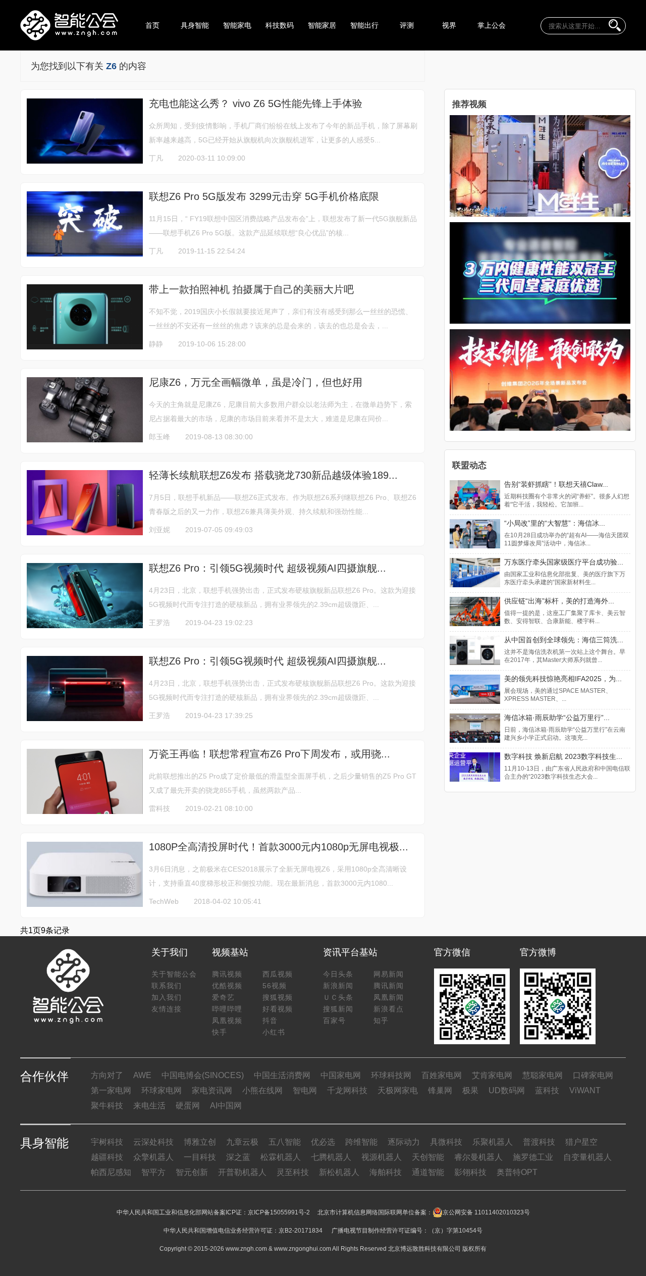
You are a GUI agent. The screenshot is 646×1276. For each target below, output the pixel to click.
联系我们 (166, 986)
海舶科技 (385, 1172)
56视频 (274, 986)
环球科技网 (391, 1075)
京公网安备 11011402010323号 (486, 1212)
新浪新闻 (338, 986)
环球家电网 (161, 1090)
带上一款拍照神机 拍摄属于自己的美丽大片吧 (251, 289)
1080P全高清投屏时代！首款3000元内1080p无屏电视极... (278, 846)
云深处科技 (153, 1142)
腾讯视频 (227, 974)
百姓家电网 (441, 1075)
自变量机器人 (587, 1157)
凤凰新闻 (388, 997)
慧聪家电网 (542, 1075)
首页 (152, 25)
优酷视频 (227, 986)
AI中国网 (226, 1105)
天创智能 (428, 1157)
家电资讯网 (212, 1090)
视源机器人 (381, 1157)
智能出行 (364, 25)
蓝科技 (547, 1090)
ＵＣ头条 (338, 997)
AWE (142, 1075)
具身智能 (195, 25)
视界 (449, 25)
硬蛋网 (188, 1105)
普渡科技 (539, 1142)
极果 (470, 1090)
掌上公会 (491, 25)
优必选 (323, 1142)
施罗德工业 (533, 1157)
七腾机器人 (331, 1157)
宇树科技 (107, 1142)
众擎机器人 (153, 1157)
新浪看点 (388, 1009)
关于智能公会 (174, 974)
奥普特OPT (517, 1172)
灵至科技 (293, 1172)
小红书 (273, 1032)
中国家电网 (340, 1075)
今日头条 (338, 974)
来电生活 (149, 1105)
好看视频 (277, 1009)
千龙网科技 (347, 1090)
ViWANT (585, 1090)
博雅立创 (200, 1142)
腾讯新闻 (388, 986)
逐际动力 (404, 1142)
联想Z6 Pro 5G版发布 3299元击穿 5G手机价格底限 (264, 196)
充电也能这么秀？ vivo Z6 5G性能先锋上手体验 (255, 103)
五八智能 (284, 1142)
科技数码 (279, 25)
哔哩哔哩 (227, 1009)
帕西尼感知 (111, 1172)
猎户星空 (581, 1142)
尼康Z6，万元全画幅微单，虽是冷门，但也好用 (255, 382)
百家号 (334, 1020)
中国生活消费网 (282, 1075)
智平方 (153, 1172)
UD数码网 (507, 1090)
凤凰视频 (227, 1020)
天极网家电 (398, 1090)
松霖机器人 (280, 1157)
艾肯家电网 (492, 1075)
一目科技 (200, 1157)
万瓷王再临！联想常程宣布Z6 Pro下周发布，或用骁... (269, 753)
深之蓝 (238, 1157)
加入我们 (166, 997)
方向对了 (107, 1075)
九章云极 (242, 1142)
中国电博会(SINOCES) (203, 1075)
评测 (407, 25)
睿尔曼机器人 (478, 1157)
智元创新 (192, 1172)
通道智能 (428, 1172)
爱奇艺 (223, 997)
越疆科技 (107, 1157)
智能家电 (237, 25)
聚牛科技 (107, 1105)
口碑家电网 (593, 1075)
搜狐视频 (277, 997)
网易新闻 (388, 974)
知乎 (381, 1020)
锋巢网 (440, 1090)
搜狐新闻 (338, 1009)
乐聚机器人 (492, 1142)
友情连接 (166, 1009)
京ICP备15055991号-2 (279, 1212)
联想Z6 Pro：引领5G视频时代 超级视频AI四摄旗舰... (267, 568)
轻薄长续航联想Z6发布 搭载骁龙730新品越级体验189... (273, 475)
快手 (219, 1032)
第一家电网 (111, 1090)
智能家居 (322, 25)
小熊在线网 (262, 1090)
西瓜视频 (277, 974)
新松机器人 (339, 1172)
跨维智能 (361, 1142)
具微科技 (446, 1142)
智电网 (305, 1090)
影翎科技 (470, 1172)
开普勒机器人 (242, 1172)
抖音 (270, 1020)
